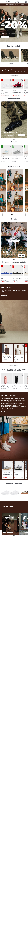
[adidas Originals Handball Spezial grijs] (7, 466)
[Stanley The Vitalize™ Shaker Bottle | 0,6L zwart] (17, 378)
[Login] (18, 1)
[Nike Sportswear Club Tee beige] (19, 349)
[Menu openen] (2, 1)
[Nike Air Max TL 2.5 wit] (19, 466)
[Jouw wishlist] (22, 1)
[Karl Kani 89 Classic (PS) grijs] (17, 150)
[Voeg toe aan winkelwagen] (10, 80)
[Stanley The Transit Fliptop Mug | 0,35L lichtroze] (6, 378)
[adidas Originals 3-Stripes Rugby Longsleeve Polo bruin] (7, 349)
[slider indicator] (13, 139)
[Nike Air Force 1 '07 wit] (6, 84)
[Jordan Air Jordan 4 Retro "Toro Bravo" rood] (17, 84)
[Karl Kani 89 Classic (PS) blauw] (6, 150)
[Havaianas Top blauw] (6, 270)
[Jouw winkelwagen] (25, 1)
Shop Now (4, 295)
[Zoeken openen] (14, 1)
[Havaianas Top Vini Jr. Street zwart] (17, 270)
